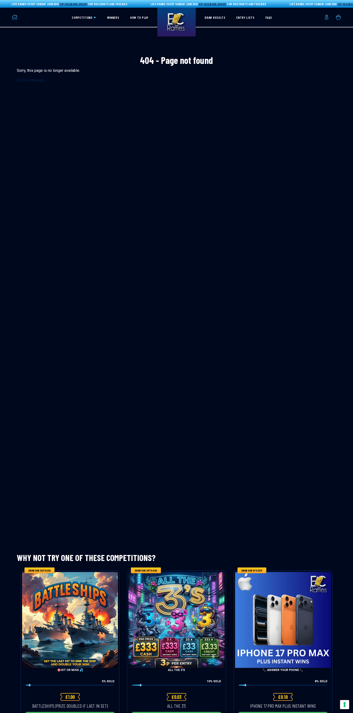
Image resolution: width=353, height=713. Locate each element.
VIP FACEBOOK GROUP (73, 4)
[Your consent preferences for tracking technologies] (344, 704)
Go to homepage (30, 80)
